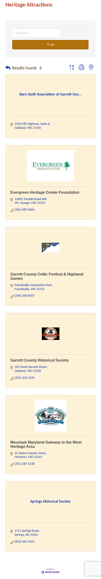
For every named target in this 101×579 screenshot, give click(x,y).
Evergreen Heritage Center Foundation (44, 192)
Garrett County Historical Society (39, 360)
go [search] (52, 44)
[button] (7, 68)
